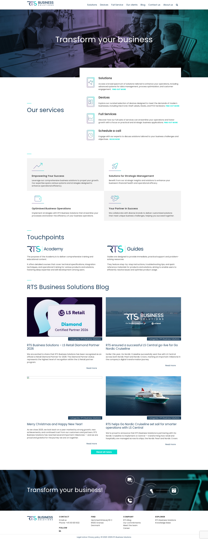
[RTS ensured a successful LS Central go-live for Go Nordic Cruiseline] (143, 298)
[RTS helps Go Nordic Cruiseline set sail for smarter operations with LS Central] (143, 377)
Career (126, 528)
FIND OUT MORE (119, 89)
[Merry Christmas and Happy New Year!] (64, 377)
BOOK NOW (115, 139)
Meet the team (130, 525)
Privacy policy (94, 537)
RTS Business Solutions (91, 339)
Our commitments (132, 522)
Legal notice (82, 537)
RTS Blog (127, 520)
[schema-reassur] (152, 476)
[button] (177, 4)
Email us (63, 520)
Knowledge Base (163, 522)
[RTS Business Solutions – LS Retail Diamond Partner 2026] (64, 298)
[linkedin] (60, 531)
